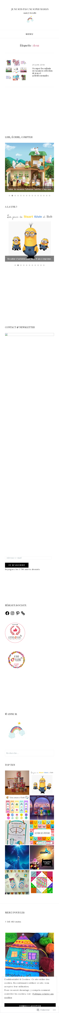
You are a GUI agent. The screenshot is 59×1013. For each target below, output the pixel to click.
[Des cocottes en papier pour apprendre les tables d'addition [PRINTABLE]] (42, 882)
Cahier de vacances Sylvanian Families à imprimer (29, 189)
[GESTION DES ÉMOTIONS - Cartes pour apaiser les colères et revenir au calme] (42, 832)
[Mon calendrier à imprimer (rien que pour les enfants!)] (17, 807)
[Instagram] (12, 613)
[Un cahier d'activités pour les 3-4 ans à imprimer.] (42, 783)
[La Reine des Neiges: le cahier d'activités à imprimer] (17, 857)
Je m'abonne (16, 565)
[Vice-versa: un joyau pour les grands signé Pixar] (42, 807)
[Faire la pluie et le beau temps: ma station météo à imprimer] (17, 832)
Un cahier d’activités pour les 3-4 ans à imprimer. (29, 258)
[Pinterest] (17, 613)
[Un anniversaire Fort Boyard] (17, 783)
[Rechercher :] (29, 753)
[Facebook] (7, 613)
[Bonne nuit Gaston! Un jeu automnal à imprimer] (17, 882)
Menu (29, 34)
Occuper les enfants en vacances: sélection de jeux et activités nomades (42, 72)
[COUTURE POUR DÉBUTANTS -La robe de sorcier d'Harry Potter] (42, 857)
